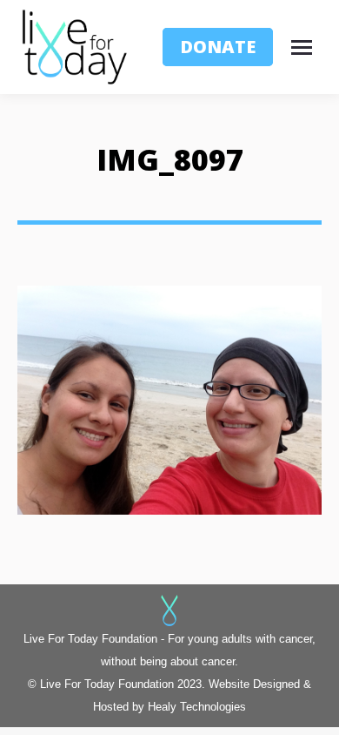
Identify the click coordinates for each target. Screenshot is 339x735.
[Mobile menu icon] (306, 47)
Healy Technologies (197, 706)
